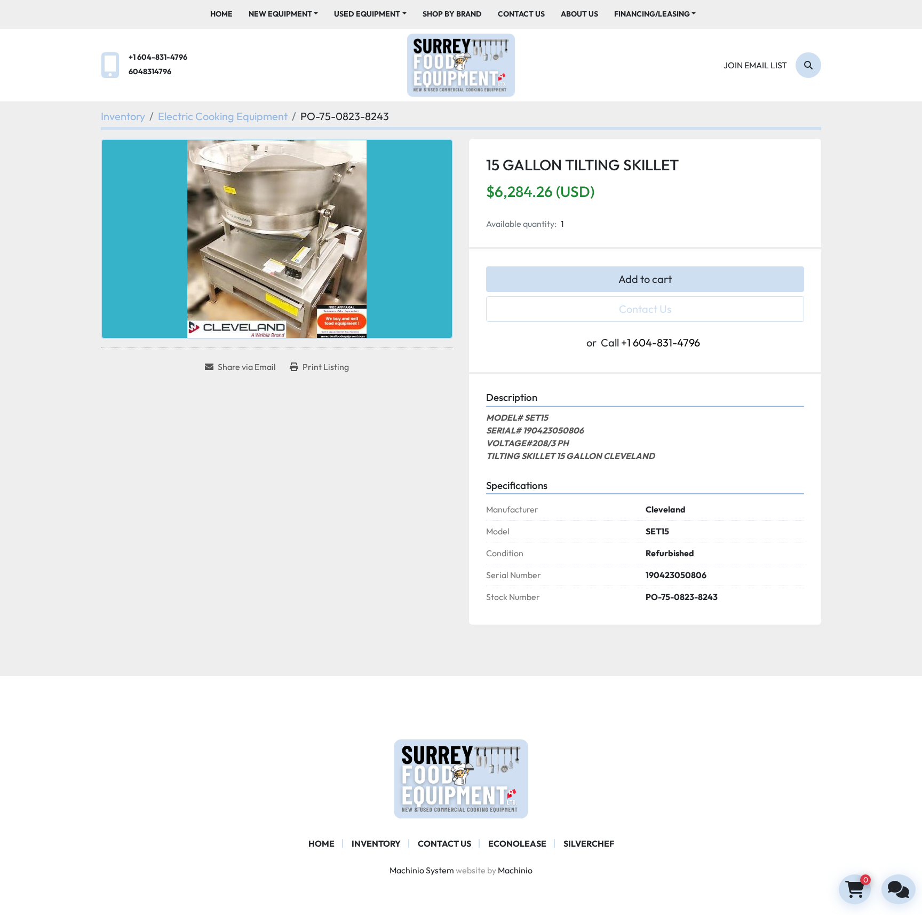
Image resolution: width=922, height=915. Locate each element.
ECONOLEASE (517, 843)
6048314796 (150, 71)
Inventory (376, 843)
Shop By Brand (452, 14)
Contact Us (521, 14)
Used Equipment (367, 14)
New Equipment (280, 14)
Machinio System (422, 870)
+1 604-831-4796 (158, 57)
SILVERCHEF (588, 843)
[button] (284, 14)
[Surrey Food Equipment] (461, 777)
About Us (579, 14)
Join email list (755, 65)
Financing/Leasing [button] (652, 14)
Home (221, 14)
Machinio (515, 870)
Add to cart (645, 279)
